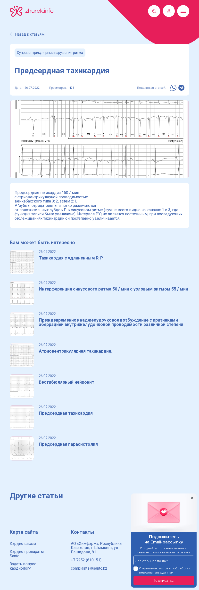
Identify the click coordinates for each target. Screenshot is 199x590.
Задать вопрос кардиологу (23, 566)
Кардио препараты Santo (27, 553)
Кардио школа (23, 543)
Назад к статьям (29, 34)
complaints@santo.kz (89, 568)
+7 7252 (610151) (86, 560)
